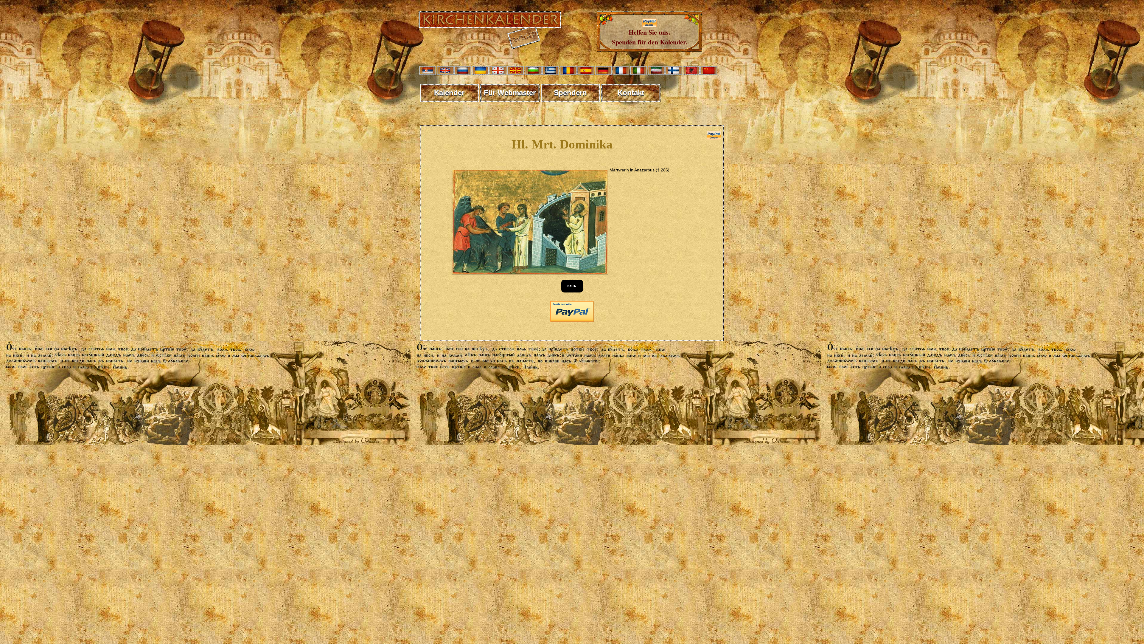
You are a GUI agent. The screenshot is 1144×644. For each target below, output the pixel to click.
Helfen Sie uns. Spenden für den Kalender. (649, 37)
